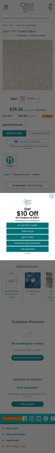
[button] (27, 225)
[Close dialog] (52, 196)
